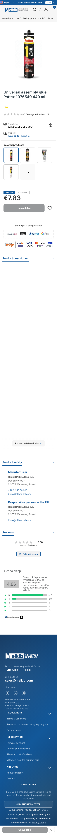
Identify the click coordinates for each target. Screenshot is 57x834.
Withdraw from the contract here (23, 760)
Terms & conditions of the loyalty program (27, 724)
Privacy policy (14, 730)
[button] (28, 443)
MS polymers (48, 18)
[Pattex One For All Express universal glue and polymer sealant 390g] (28, 155)
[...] (28, 53)
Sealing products (31, 18)
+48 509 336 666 (18, 670)
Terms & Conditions (16, 718)
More (49, 3)
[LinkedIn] (15, 693)
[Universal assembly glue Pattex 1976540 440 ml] (11, 155)
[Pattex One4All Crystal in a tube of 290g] (11, 172)
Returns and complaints (18, 748)
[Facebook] (7, 693)
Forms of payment (16, 743)
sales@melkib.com (19, 680)
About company (15, 772)
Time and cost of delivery (19, 754)
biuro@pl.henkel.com (19, 494)
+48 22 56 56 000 (17, 490)
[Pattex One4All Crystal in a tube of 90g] (44, 155)
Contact (11, 778)
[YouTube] (23, 693)
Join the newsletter (28, 804)
